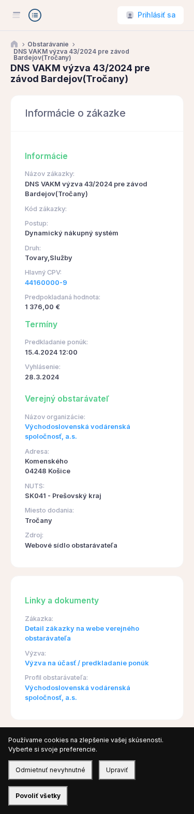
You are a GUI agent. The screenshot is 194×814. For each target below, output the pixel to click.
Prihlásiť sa (156, 15)
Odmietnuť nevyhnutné (50, 770)
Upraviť (117, 770)
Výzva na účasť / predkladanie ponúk (87, 663)
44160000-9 (46, 282)
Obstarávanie (48, 44)
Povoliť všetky (38, 796)
